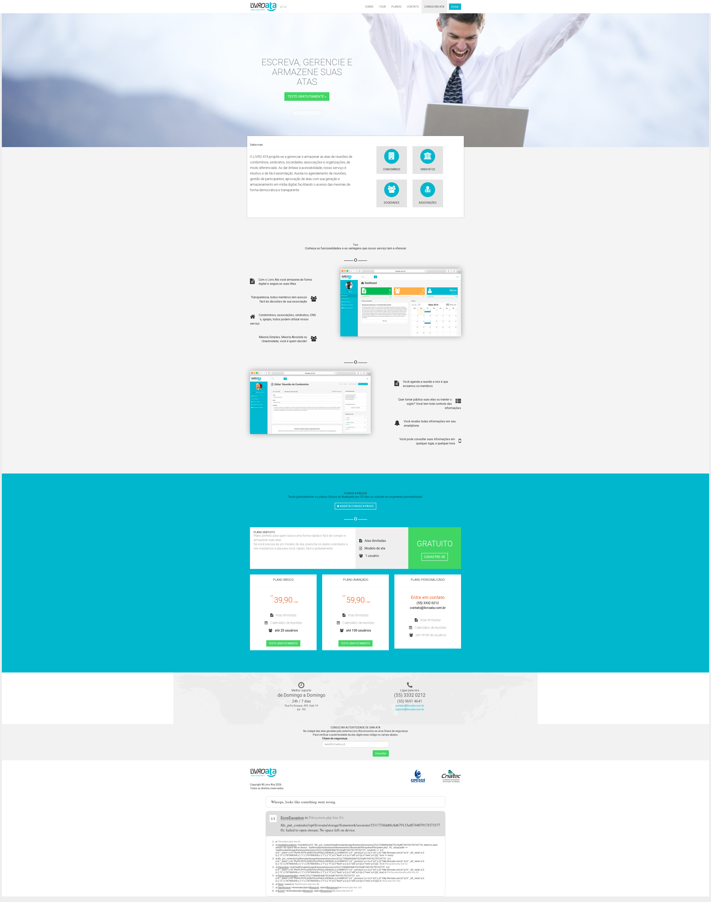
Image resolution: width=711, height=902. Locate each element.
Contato (413, 6)
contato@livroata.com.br (428, 608)
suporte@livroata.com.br (409, 709)
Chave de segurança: (335, 738)
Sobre (369, 6)
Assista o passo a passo (356, 506)
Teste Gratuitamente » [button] (307, 96)
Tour (382, 6)
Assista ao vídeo (308, 113)
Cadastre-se (434, 557)
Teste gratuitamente (283, 643)
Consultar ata (434, 6)
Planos (396, 6)
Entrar (455, 6)
